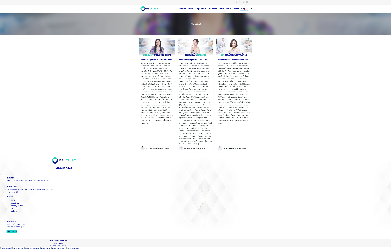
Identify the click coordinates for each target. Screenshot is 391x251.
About (228, 9)
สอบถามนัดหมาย (12, 231)
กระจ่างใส (196, 24)
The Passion (212, 9)
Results (190, 9)
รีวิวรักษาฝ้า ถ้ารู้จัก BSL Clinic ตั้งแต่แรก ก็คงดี (156, 60)
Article (221, 9)
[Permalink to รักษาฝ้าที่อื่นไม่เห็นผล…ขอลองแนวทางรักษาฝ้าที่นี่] (234, 47)
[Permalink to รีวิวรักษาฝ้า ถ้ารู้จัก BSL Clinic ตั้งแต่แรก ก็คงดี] (157, 47)
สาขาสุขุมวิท (12, 186)
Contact (236, 9)
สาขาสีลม (10, 177)
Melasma (182, 9)
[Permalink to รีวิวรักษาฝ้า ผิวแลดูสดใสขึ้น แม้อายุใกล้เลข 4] (195, 47)
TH (241, 9)
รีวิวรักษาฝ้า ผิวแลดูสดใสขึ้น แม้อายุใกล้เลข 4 (193, 60)
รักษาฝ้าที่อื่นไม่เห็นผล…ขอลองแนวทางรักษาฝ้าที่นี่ (233, 60)
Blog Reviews (201, 9)
